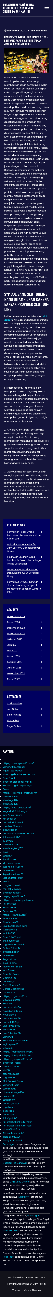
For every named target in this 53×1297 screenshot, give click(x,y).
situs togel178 (10, 796)
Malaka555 (9, 933)
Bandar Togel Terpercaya (17, 785)
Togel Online (14, 726)
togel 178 (8, 855)
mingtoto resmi (11, 885)
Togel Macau (10, 959)
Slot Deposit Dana (13, 1081)
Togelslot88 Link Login (15, 811)
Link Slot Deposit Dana (15, 926)
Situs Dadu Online (19, 1181)
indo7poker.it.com (13, 866)
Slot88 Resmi (10, 918)
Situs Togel (9, 778)
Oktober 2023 (14, 639)
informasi (8, 841)
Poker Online (14, 714)
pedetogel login (11, 1103)
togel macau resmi (13, 944)
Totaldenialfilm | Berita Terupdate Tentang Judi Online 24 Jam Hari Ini (18, 8)
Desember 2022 (16, 673)
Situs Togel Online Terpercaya (19, 774)
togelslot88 (9, 1077)
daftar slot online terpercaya (19, 833)
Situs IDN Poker (11, 974)
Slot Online (40, 30)
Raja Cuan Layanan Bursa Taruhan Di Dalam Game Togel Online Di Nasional (24, 560)
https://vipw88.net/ (14, 896)
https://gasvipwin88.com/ (17, 1059)
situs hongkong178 (13, 848)
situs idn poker (11, 952)
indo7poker (9, 970)
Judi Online (13, 709)
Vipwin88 (8, 1037)
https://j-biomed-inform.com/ (20, 792)
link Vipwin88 (10, 1118)
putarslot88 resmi (13, 822)
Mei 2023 (12, 650)
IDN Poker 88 (10, 929)
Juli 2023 (11, 645)
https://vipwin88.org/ (15, 915)
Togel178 (8, 1003)
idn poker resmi (11, 863)
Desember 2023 (16, 628)
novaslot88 (9, 1096)
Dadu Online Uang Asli (15, 1163)
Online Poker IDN (12, 948)
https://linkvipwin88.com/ (17, 1055)
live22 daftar (10, 859)
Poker (6, 789)
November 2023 (16, 633)
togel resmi (9, 1099)
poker (6, 852)
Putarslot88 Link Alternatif (17, 1122)
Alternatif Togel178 (13, 1092)
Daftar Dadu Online (13, 988)
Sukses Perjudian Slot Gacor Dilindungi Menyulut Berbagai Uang (23, 573)
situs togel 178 (10, 844)
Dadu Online (9, 977)
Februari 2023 (14, 662)
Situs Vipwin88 (11, 922)
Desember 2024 (16, 616)
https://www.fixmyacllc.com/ (19, 900)
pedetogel (8, 1111)
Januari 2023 (14, 667)
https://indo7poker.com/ (17, 807)
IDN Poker (23, 1196)
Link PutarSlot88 (12, 1018)
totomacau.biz (11, 1074)
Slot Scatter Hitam (13, 878)
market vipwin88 (12, 889)
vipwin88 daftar (11, 1000)
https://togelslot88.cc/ (16, 996)
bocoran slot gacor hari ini (17, 781)
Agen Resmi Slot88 (13, 874)
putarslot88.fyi (11, 1022)
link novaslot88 (11, 940)
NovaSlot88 (9, 1029)
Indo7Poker (9, 870)
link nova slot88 (11, 837)
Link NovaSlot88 (11, 1025)
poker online (10, 963)
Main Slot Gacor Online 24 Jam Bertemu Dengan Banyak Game (23, 548)
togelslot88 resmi (12, 826)
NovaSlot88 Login (12, 1011)
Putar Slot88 (10, 903)
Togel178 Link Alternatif (15, 1040)
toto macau (9, 1088)
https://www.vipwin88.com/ (18, 763)
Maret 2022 (13, 679)
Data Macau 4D (11, 985)
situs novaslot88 (12, 892)
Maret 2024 (13, 622)
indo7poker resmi (12, 815)
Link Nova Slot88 (12, 1007)
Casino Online (14, 703)
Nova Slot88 (9, 1014)
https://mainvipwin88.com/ (18, 1051)
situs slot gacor (11, 1066)
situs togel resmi (12, 1062)
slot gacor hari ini (12, 1140)
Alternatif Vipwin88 (13, 1133)
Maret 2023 (13, 656)
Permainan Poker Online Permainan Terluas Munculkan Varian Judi (24, 535)
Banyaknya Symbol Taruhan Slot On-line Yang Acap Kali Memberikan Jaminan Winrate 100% (24, 587)
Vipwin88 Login (11, 1085)
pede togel (9, 981)
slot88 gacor (10, 829)
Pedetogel (8, 1144)
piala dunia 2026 (12, 1136)
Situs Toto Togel (11, 937)
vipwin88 (8, 1048)
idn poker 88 (10, 818)
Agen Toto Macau (12, 770)
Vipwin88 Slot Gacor (14, 767)
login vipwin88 (10, 1044)
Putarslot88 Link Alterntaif (17, 1125)
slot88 (6, 1070)
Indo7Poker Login (12, 966)
